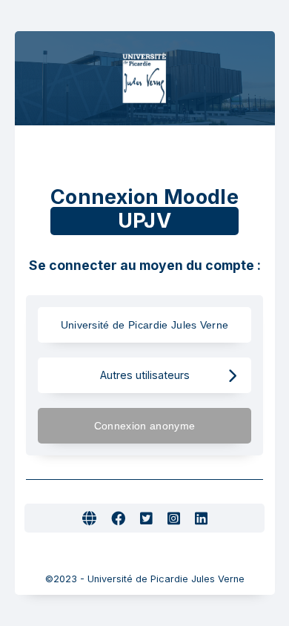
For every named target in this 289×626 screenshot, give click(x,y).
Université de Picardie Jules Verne (145, 325)
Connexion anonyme (144, 426)
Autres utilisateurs (145, 375)
